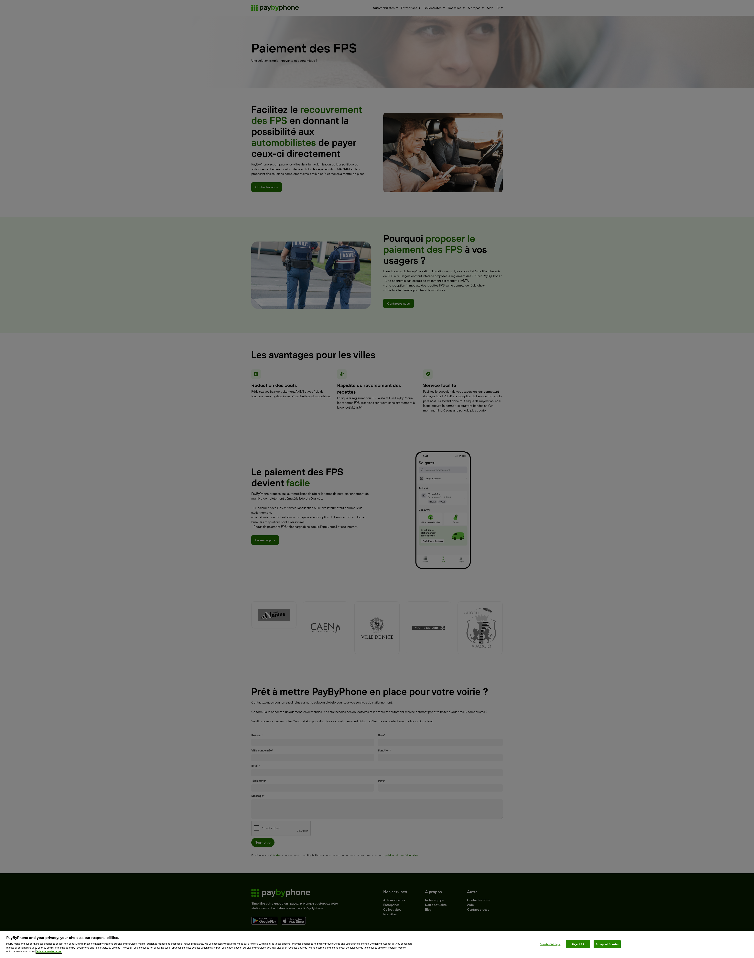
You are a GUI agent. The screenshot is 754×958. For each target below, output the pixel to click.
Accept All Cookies (607, 944)
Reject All (578, 944)
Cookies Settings (550, 944)
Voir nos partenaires (48, 951)
